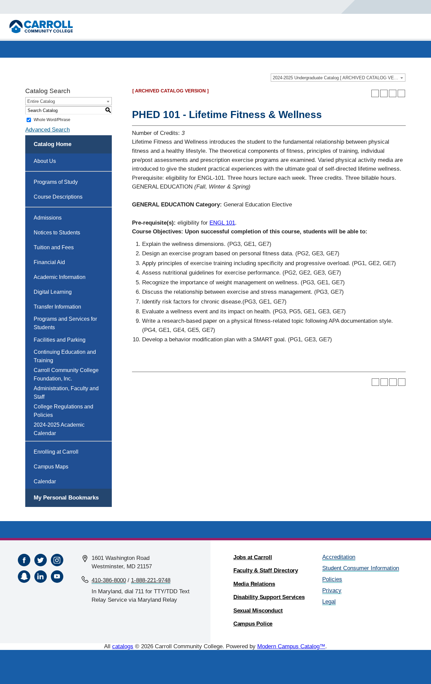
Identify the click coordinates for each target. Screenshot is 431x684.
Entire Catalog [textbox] (41, 101)
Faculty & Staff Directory (265, 570)
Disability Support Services (269, 597)
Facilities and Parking (60, 340)
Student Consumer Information (360, 568)
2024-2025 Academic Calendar (59, 429)
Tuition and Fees (54, 247)
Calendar (45, 481)
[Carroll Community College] (41, 26)
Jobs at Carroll (252, 557)
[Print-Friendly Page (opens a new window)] (392, 93)
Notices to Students (57, 232)
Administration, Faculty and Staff (66, 393)
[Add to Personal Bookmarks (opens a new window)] (375, 93)
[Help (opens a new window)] (401, 93)
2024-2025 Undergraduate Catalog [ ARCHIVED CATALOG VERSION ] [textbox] (339, 77)
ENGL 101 (222, 223)
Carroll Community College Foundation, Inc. (66, 374)
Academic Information (60, 277)
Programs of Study (56, 182)
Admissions (48, 218)
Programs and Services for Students (65, 323)
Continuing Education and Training (65, 356)
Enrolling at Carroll (56, 452)
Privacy (331, 590)
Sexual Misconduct (258, 610)
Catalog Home (52, 144)
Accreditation (338, 557)
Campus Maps (51, 466)
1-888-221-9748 (150, 580)
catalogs (122, 646)
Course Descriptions (58, 197)
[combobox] (338, 78)
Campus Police (253, 624)
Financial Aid (49, 262)
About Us (45, 161)
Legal (329, 601)
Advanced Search (47, 129)
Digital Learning (53, 292)
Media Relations (254, 584)
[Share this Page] (384, 93)
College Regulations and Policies (63, 411)
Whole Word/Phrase (52, 119)
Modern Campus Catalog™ (291, 646)
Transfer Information (57, 307)
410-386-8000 (109, 580)
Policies (332, 579)
